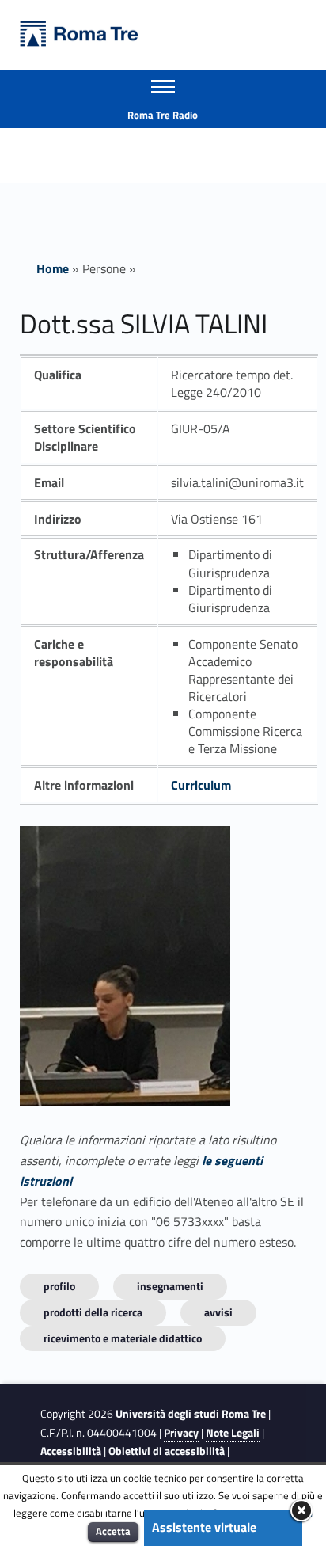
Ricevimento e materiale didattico (123, 1338)
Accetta (113, 1531)
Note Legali (233, 1432)
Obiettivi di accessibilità (166, 1451)
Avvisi (218, 1312)
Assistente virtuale (204, 1526)
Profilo (59, 1286)
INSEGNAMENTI (170, 1286)
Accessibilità (70, 1451)
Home (52, 268)
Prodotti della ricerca (93, 1312)
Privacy (181, 1432)
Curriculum (201, 784)
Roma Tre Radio (162, 115)
